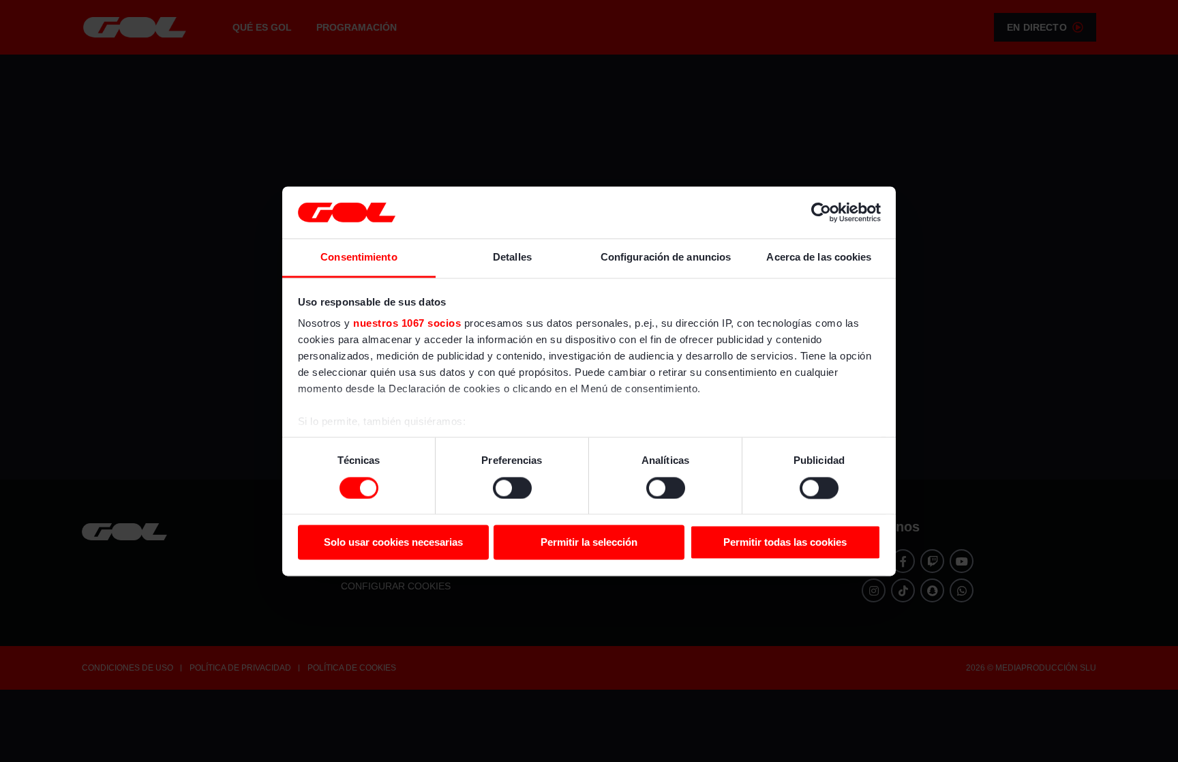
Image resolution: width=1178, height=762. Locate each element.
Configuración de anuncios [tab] (666, 257)
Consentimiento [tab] (358, 257)
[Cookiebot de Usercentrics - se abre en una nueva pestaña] (821, 212)
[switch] (512, 488)
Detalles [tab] (512, 257)
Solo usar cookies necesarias (393, 542)
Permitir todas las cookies (785, 542)
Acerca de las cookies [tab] (818, 257)
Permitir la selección (589, 542)
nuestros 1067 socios (407, 323)
